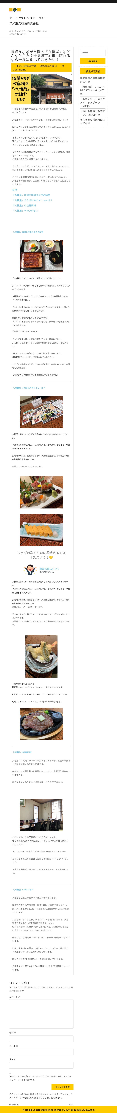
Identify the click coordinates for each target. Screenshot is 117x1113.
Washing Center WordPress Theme (42, 1109)
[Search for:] (92, 53)
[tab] (106, 8)
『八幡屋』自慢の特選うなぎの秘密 (31, 195)
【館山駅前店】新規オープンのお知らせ (92, 112)
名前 (12, 1032)
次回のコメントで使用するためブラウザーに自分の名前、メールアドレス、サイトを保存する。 (40, 1078)
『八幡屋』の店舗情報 (24, 205)
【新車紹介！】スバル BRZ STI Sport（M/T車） (94, 90)
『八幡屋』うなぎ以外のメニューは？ (32, 200)
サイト (12, 1059)
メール (13, 1045)
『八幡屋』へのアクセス (25, 210)
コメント (14, 996)
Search (92, 61)
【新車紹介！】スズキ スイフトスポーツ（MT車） (94, 102)
